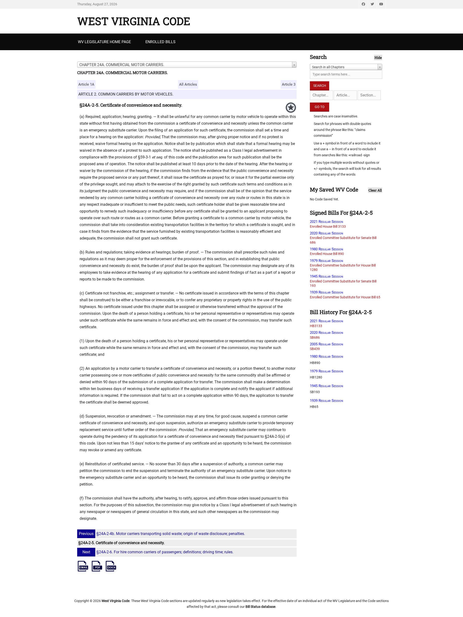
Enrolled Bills (160, 42)
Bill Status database (260, 607)
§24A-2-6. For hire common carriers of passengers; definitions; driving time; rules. (157, 552)
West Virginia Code (133, 21)
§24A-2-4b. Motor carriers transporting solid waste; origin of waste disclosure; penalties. (162, 533)
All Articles (188, 84)
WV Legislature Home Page (104, 42)
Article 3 (288, 84)
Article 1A (86, 84)
